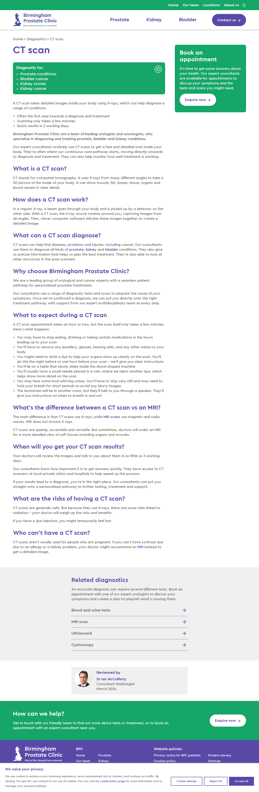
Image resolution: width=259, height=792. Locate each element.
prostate (76, 249)
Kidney (154, 19)
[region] (129, 777)
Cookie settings (186, 781)
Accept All (241, 781)
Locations (211, 5)
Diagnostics (36, 39)
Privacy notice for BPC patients (177, 755)
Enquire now (195, 100)
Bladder (187, 19)
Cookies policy (165, 761)
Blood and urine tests (90, 610)
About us (231, 5)
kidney (91, 249)
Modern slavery (219, 755)
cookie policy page (112, 781)
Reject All (216, 781)
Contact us (226, 20)
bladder (111, 249)
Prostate (119, 19)
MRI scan (79, 622)
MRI (140, 547)
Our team (191, 5)
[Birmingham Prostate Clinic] (35, 19)
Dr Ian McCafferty (111, 679)
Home (173, 5)
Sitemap (214, 761)
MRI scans (111, 417)
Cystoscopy (82, 645)
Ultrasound (81, 633)
